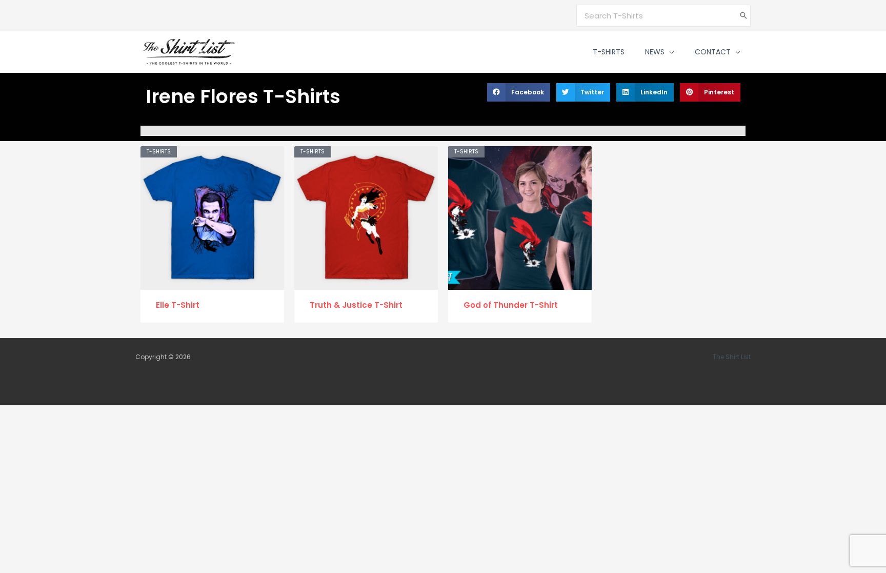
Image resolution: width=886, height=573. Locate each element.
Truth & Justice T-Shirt (356, 305)
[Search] (743, 15)
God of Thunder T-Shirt (511, 305)
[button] (669, 52)
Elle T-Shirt (177, 305)
